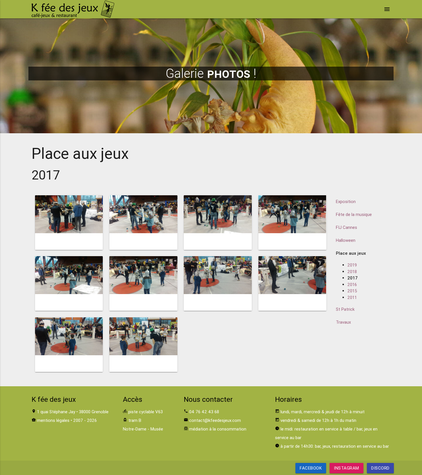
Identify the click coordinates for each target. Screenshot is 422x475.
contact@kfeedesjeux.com (215, 420)
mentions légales (53, 420)
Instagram (346, 468)
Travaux (343, 322)
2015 (352, 291)
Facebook (311, 468)
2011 (352, 297)
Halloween (345, 240)
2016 (352, 284)
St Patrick (345, 309)
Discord (380, 468)
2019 (352, 265)
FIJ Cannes (346, 227)
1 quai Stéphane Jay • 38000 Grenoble (73, 411)
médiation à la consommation (217, 429)
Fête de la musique (354, 214)
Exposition (346, 201)
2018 (352, 271)
